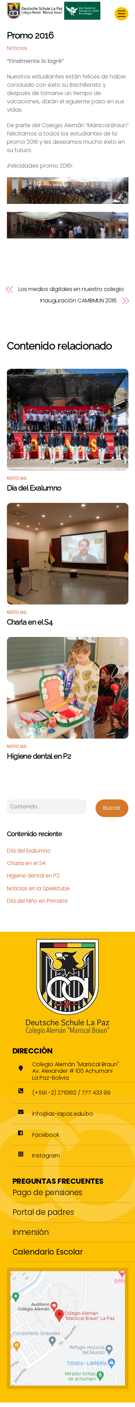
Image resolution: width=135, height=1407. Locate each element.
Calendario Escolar (47, 1251)
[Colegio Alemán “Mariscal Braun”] (53, 17)
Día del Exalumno (34, 488)
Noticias (17, 48)
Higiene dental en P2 (39, 756)
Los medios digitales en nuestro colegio (71, 289)
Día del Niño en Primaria (37, 900)
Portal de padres (43, 1212)
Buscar (111, 808)
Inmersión (30, 1232)
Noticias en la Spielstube (38, 888)
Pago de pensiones (47, 1192)
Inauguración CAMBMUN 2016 (78, 300)
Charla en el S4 (30, 622)
